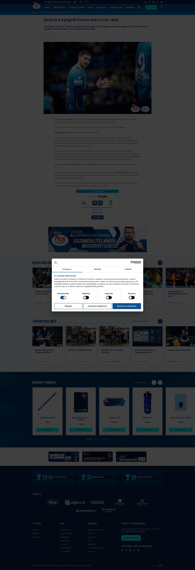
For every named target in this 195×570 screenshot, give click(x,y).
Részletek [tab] (97, 269)
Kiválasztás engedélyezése (97, 306)
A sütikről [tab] (128, 269)
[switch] (86, 297)
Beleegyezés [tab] (67, 269)
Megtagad (68, 306)
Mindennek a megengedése (126, 306)
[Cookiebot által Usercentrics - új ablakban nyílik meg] (132, 262)
